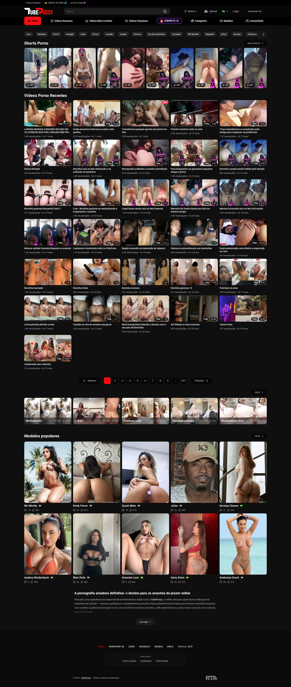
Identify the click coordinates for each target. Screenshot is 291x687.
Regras (159, 646)
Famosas (252, 34)
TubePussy (86, 678)
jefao (223, 34)
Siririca (137, 34)
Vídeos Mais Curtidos (100, 21)
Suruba (237, 34)
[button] (260, 34)
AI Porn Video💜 (78, 3)
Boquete (210, 34)
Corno (56, 34)
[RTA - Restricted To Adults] (211, 678)
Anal (83, 34)
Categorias (201, 21)
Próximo (199, 380)
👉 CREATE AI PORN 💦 (56, 3)
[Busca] (165, 12)
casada (109, 34)
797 (183, 380)
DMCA (170, 646)
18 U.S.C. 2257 (185, 646)
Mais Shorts (254, 43)
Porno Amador (129, 661)
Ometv (123, 34)
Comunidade (256, 21)
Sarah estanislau (156, 34)
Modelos (228, 21)
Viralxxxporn (146, 661)
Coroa (95, 34)
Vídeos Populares (138, 21)
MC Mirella (193, 34)
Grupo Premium (33, 3)
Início (101, 646)
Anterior (92, 380)
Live (29, 34)
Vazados (176, 34)
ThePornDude (162, 661)
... (175, 380)
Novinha (42, 34)
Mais (257, 392)
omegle (69, 34)
